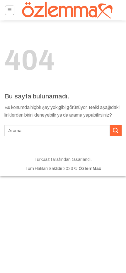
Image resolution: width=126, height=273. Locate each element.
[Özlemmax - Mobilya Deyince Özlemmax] (67, 10)
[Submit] (116, 130)
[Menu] (10, 10)
